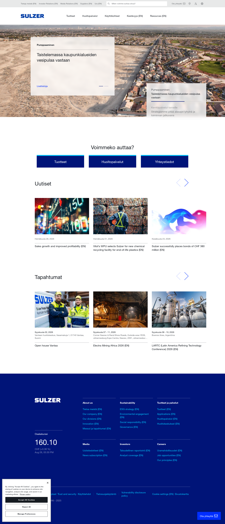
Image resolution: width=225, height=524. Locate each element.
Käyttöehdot (84, 494)
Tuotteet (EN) (164, 409)
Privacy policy (25, 494)
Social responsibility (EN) (133, 422)
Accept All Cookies (26, 500)
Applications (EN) (166, 413)
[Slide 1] (106, 86)
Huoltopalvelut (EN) (167, 418)
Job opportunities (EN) (169, 455)
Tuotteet (70, 15)
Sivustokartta (182, 494)
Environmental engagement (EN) (134, 415)
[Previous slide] (178, 183)
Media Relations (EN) (69, 3)
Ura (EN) (98, 3)
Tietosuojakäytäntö (106, 494)
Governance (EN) (129, 426)
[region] (26, 500)
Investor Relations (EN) (48, 3)
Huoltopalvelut (90, 15)
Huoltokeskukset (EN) (168, 423)
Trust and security (67, 494)
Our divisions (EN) (92, 418)
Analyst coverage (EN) (131, 455)
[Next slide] (186, 183)
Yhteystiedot (164, 162)
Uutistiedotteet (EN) (93, 450)
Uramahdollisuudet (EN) (169, 450)
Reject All (26, 507)
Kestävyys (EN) (135, 15)
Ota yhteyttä (207, 516)
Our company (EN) (92, 413)
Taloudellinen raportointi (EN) (135, 450)
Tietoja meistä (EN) (28, 3)
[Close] (48, 483)
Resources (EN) (158, 15)
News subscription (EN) (95, 455)
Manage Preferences (27, 514)
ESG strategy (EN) (129, 409)
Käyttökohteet (112, 15)
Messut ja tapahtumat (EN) (97, 428)
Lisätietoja (42, 86)
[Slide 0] (101, 86)
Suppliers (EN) (86, 3)
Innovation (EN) (91, 423)
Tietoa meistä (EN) (92, 409)
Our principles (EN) (167, 460)
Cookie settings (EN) (163, 494)
